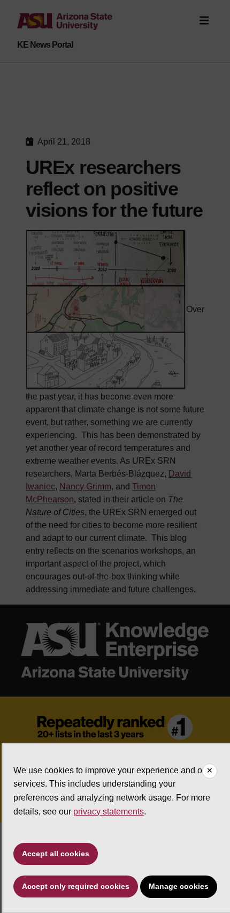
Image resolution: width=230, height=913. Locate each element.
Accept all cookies (55, 853)
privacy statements (108, 811)
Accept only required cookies (75, 886)
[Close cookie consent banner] (209, 771)
